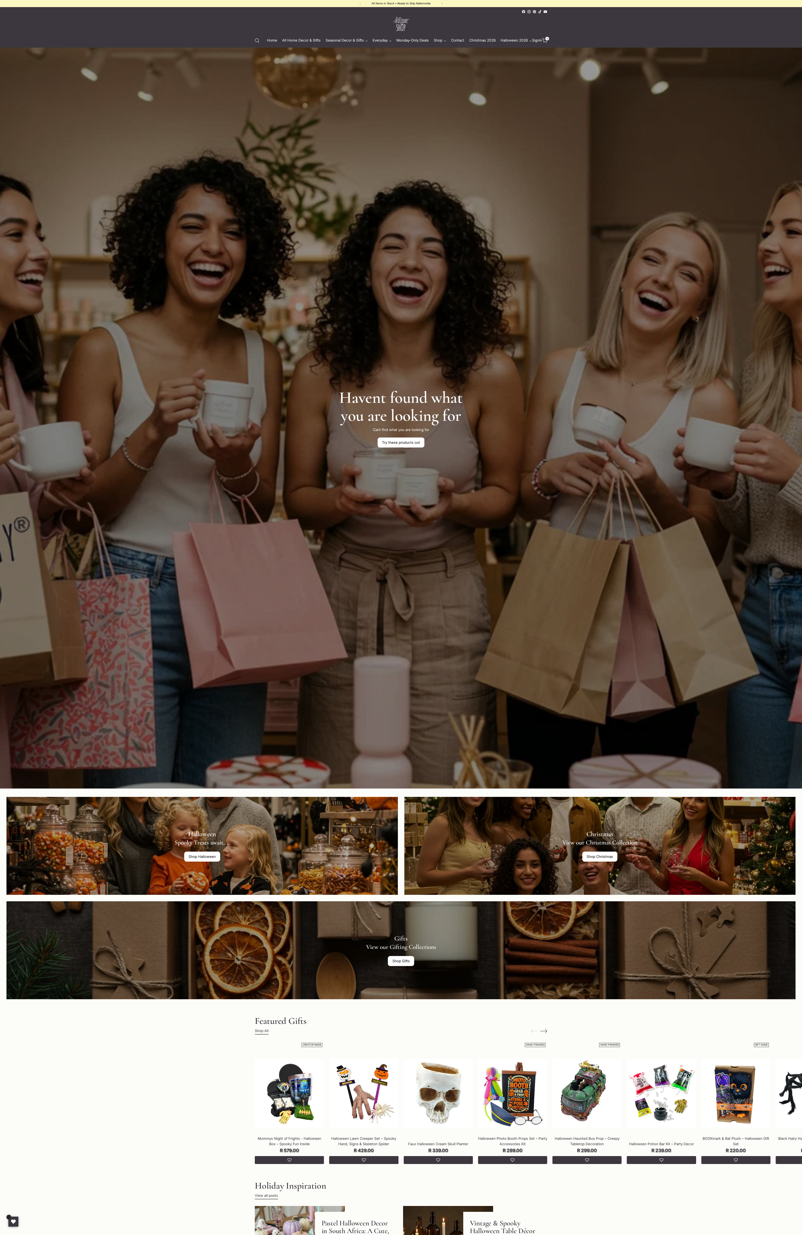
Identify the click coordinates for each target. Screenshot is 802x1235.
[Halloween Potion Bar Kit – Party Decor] (661, 1093)
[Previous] (360, 3)
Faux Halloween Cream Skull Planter (438, 1144)
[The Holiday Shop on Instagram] (529, 12)
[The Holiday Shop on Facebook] (523, 12)
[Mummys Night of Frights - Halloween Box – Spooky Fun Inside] (289, 1093)
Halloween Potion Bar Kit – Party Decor (661, 1144)
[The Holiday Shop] (401, 24)
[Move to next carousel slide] (543, 1031)
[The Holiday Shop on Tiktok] (540, 12)
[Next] (442, 3)
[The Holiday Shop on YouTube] (545, 12)
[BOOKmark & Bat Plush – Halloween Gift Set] (735, 1093)
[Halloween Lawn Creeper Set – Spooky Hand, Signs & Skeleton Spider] (363, 1093)
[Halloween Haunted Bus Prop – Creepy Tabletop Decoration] (587, 1093)
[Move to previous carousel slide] (534, 1031)
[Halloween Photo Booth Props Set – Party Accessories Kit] (512, 1093)
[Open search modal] (257, 40)
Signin (536, 40)
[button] (289, 1160)
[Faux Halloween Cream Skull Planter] (438, 1093)
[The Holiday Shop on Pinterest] (534, 12)
